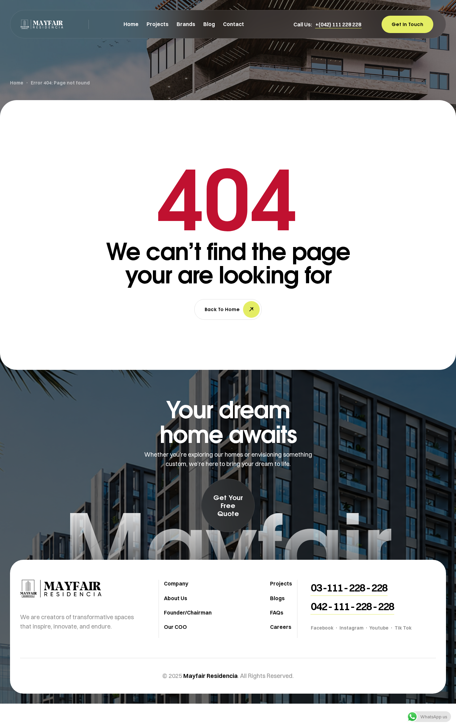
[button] (338, 24)
